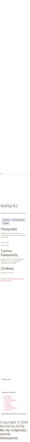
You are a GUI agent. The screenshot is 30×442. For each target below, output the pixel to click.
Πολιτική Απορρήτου (10, 400)
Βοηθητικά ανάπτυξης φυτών (16, 279)
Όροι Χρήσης (8, 398)
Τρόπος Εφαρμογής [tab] (18, 220)
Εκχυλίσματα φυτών (6, 281)
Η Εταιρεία (8, 396)
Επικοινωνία (8, 402)
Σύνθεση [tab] (5, 223)
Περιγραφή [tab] (6, 220)
